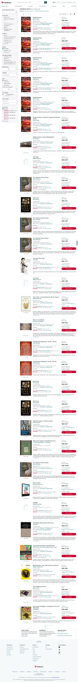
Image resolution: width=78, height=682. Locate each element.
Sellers (63, 6)
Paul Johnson (36, 199)
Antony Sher (36, 138)
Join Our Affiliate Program (24, 648)
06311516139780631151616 (46, 347)
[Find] (45, 2)
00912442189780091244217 (46, 613)
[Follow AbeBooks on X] (59, 650)
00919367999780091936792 (46, 203)
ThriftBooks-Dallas (40, 390)
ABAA (42, 148)
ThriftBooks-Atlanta (40, 287)
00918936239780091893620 (46, 551)
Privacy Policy (35, 654)
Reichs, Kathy (36, 19)
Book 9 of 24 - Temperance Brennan (43, 24)
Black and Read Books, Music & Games (43, 595)
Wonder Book (38, 146)
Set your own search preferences (65, 635)
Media (34, 648)
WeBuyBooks (38, 574)
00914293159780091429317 (46, 426)
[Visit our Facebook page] (59, 647)
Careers (34, 650)
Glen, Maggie (46, 547)
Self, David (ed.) (36, 422)
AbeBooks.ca (50, 671)
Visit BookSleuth (43, 636)
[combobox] (30, 2)
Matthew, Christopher (38, 321)
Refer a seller (22, 652)
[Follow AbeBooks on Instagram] (59, 652)
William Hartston (37, 158)
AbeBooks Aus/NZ (43, 671)
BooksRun (38, 107)
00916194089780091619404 (46, 488)
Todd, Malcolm (36, 343)
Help (74, 2)
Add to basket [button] (69, 28)
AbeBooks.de (22, 671)
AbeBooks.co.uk (15, 671)
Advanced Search (5, 6)
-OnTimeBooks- (39, 328)
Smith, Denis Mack (37, 504)
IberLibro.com (57, 671)
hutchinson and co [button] (30, 11)
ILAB (45, 148)
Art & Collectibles (42, 6)
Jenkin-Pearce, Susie (38, 547)
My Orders (8, 652)
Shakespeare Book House (41, 370)
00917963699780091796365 (46, 264)
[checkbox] (2, 17)
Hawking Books (39, 129)
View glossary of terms (63, 633)
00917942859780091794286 (46, 142)
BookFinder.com (39, 674)
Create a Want (24, 636)
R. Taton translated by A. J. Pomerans (42, 442)
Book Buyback (22, 650)
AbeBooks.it (35, 671)
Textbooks (54, 6)
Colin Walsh (35, 609)
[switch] (3, 94)
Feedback (77, 243)
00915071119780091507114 (46, 528)
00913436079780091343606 (46, 325)
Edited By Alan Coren (38, 484)
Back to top (39, 641)
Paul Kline (35, 524)
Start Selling (73, 6)
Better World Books (40, 471)
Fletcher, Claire (53, 547)
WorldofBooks (39, 430)
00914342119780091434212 (46, 162)
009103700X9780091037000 (46, 302)
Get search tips (61, 631)
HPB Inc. (37, 227)
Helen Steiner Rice (37, 298)
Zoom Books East (39, 27)
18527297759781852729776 (46, 183)
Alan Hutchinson (37, 179)
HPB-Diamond (38, 247)
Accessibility (35, 660)
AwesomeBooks (39, 306)
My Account (64, 2)
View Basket (9, 654)
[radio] (2, 50)
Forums (34, 652)
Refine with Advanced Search (42, 11)
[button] (21, 14)
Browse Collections (18, 6)
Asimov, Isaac (36, 588)
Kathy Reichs (36, 39)
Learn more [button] (4, 121)
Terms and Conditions (55, 677)
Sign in (59, 2)
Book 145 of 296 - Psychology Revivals (43, 529)
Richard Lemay (39, 448)
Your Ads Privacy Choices (37, 656)
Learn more (4, 43)
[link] (74, 14)
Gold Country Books (40, 510)
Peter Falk (35, 259)
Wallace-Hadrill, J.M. (38, 567)
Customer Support (49, 648)
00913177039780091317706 (46, 592)
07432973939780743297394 (46, 23)
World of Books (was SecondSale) (43, 48)
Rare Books (30, 6)
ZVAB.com (64, 671)
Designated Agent (36, 658)
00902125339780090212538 (46, 571)
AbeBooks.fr (29, 671)
